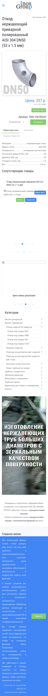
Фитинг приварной (14, 323)
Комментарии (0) (11, 136)
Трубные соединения (15, 371)
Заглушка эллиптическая (18, 364)
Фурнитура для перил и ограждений (22, 385)
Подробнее (29, 200)
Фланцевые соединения (16, 378)
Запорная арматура (14, 375)
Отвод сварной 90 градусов (19, 327)
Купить (18, 200)
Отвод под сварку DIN (17, 331)
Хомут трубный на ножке (18, 368)
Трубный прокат (12, 382)
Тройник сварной (14, 348)
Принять (39, 616)
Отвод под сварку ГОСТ (18, 344)
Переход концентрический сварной (23, 352)
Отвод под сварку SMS (18, 335)
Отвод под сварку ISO (17, 339)
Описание (28, 130)
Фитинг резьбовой (13, 319)
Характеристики (10, 130)
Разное (8, 389)
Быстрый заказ (39, 110)
